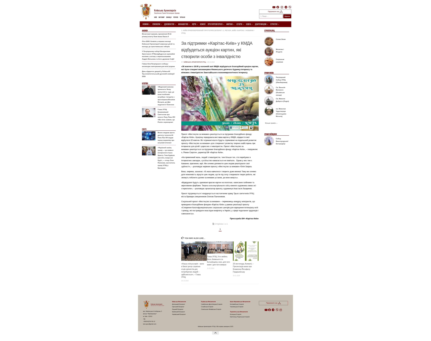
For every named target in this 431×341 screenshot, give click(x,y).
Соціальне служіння (280, 60)
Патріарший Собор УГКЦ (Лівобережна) (281, 79)
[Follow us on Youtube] (273, 7)
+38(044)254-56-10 (149, 321)
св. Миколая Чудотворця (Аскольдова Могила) (281, 112)
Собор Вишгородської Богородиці (282, 141)
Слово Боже (281, 39)
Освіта (248, 24)
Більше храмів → (271, 123)
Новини (145, 24)
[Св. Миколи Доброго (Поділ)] (269, 101)
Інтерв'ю (145, 83)
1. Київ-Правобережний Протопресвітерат (201, 30)
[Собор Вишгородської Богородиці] (269, 141)
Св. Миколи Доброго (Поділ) (282, 100)
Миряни (229, 24)
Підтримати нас (274, 11)
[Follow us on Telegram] (286, 7)
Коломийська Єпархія (237, 304)
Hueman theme (169, 336)
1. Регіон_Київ (229, 30)
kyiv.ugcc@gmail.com (149, 324)
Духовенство (169, 24)
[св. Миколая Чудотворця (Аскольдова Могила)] (269, 111)
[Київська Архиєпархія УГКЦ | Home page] (162, 11)
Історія (239, 24)
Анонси (144, 30)
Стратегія (273, 24)
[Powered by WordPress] (151, 336)
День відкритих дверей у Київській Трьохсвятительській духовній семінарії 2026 (158, 73)
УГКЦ (183, 33)
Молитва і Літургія (280, 50)
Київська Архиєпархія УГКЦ (195, 62)
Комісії (203, 24)
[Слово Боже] (269, 42)
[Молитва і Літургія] (269, 52)
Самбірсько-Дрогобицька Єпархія (211, 304)
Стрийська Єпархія (207, 307)
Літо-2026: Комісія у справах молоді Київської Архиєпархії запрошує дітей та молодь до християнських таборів (158, 43)
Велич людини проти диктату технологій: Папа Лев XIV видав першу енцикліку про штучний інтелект (166, 138)
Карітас (240, 30)
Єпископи (156, 24)
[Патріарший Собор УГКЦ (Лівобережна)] (269, 80)
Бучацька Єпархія (235, 314)
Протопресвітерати (215, 24)
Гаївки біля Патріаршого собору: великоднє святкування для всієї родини (158, 65)
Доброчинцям (260, 24)
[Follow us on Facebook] (277, 7)
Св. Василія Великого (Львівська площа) (280, 91)
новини (249, 30)
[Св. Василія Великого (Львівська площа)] (269, 90)
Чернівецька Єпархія (236, 307)
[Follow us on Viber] (290, 7)
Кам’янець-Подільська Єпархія (240, 317)
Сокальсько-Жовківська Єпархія (211, 309)
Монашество (183, 24)
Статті (144, 129)
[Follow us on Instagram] (281, 7)
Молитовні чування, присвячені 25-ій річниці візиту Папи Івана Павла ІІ (156, 35)
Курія (194, 24)
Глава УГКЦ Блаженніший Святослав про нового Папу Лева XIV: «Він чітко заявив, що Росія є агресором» (166, 116)
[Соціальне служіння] (269, 62)
